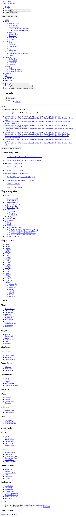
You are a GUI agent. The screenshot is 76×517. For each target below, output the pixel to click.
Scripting (7, 382)
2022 (8, 275)
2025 (8, 280)
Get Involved (13, 59)
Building (7, 471)
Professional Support (15, 71)
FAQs (10, 68)
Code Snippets (13, 46)
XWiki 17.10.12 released (15, 170)
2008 (8, 250)
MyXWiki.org (13, 208)
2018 (8, 268)
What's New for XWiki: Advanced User (24, 231)
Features (15, 201)
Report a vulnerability (11, 496)
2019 (8, 269)
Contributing (9, 486)
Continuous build (10, 473)
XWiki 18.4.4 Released (14, 163)
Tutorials (11, 225)
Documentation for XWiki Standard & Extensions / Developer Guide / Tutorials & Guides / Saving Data (37, 134)
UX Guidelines (9, 460)
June (11, 293)
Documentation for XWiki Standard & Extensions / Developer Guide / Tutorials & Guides (33, 116)
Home (7, 20)
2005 (7, 244)
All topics (8, 357)
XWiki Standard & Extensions (18, 53)
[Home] (6, 84)
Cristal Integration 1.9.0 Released (17, 173)
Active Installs (13, 37)
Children (17, 102)
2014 (8, 261)
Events (14, 211)
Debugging (8, 476)
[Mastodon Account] (6, 514)
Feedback (12, 64)
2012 (8, 257)
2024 (8, 278)
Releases (11, 220)
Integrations (12, 206)
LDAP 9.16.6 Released (14, 167)
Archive (7, 88)
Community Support (15, 70)
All (8, 195)
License (11, 39)
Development (13, 61)
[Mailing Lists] (14, 514)
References (12, 36)
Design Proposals (10, 461)
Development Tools (11, 458)
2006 (7, 246)
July (11, 294)
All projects (12, 50)
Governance (8, 438)
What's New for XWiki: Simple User (24, 234)
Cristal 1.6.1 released (13, 184)
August (12, 296)
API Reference (9, 383)
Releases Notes (13, 34)
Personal (11, 218)
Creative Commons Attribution (33, 505)
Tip (9, 224)
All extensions (9, 411)
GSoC (14, 215)
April (12, 289)
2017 (8, 266)
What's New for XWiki (16, 227)
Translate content (10, 491)
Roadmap (12, 32)
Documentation (9, 336)
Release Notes (9, 316)
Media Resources (10, 323)
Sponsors (7, 343)
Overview (8, 397)
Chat (6, 341)
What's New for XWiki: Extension (23, 233)
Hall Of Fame (9, 443)
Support (7, 334)
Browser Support (10, 445)
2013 (8, 259)
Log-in (7, 8)
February (13, 285)
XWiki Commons (10, 424)
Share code (8, 498)
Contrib (15, 204)
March (12, 287)
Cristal (11, 55)
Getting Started (9, 355)
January (13, 284)
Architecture (8, 380)
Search (7, 10)
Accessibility (9, 326)
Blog (6, 86)
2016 (8, 264)
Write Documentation (11, 493)
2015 (8, 262)
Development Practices (12, 456)
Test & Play (8, 487)
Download (8, 73)
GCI (13, 213)
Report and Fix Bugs (11, 495)
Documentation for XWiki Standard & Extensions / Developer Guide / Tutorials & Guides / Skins (35, 132)
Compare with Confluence (21, 29)
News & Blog (13, 25)
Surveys (10, 222)
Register (7, 7)
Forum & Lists (9, 339)
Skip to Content (6, 1)
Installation (8, 368)
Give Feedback (9, 489)
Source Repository (10, 469)
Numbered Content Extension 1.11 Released (21, 177)
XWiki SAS (46, 507)
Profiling (7, 478)
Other (10, 217)
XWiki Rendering (10, 422)
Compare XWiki (14, 27)
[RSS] (6, 195)
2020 (8, 271)
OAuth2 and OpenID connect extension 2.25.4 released (24, 157)
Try (6, 75)
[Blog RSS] (16, 514)
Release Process (10, 453)
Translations (12, 62)
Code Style (8, 454)
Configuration (9, 370)
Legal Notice (9, 325)
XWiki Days (13, 236)
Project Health (9, 440)
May (12, 291)
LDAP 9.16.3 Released (14, 187)
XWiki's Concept (14, 23)
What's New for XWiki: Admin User (24, 229)
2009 (8, 252)
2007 (8, 248)
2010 (8, 253)
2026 (8, 282)
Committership (9, 441)
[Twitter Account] (12, 514)
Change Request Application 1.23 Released (20, 180)
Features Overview (11, 359)
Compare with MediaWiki (21, 30)
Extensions (12, 45)
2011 (8, 255)
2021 (8, 273)
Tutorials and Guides (11, 385)
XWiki (11, 43)
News (10, 209)
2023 (8, 277)
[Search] (11, 11)
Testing (7, 475)
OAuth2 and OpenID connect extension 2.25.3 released (24, 160)
